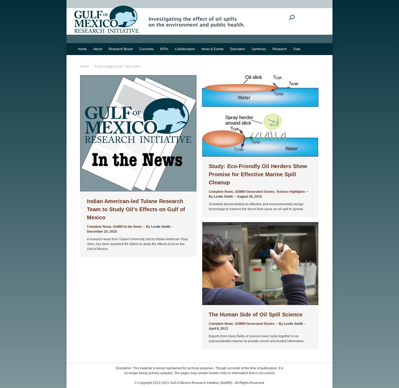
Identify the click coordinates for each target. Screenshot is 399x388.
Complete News (99, 227)
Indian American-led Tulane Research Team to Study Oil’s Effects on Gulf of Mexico (136, 209)
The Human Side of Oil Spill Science (255, 315)
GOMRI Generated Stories (255, 192)
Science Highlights (290, 192)
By (158, 227)
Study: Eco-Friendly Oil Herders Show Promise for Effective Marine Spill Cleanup (258, 174)
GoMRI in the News (127, 227)
